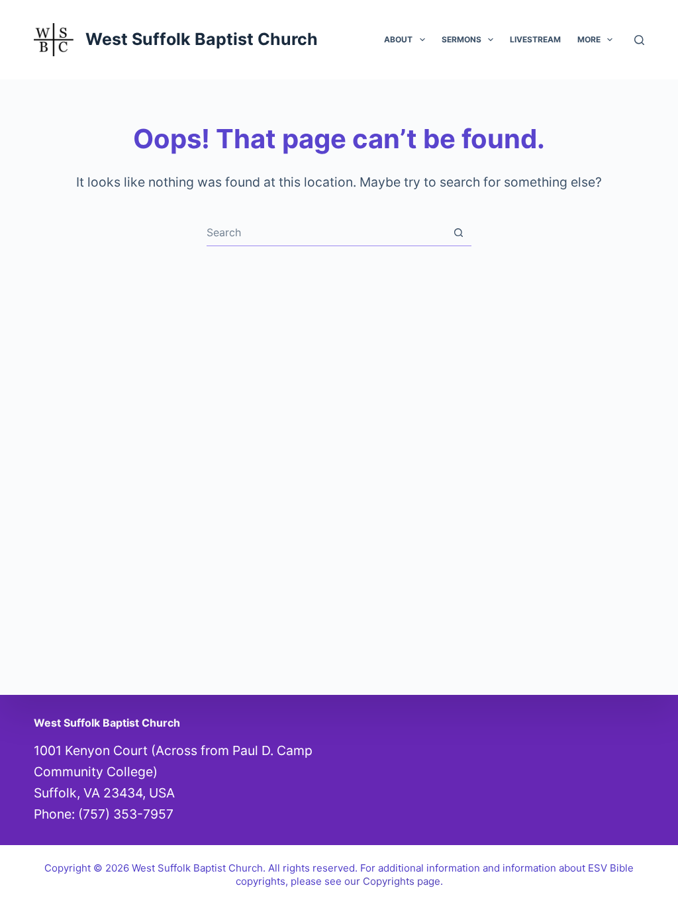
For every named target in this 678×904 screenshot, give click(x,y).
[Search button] (458, 233)
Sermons (461, 39)
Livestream (535, 39)
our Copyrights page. (393, 881)
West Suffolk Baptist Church (201, 39)
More (589, 39)
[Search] (639, 40)
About (398, 39)
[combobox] (326, 232)
